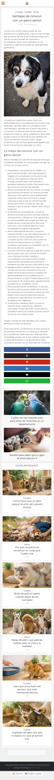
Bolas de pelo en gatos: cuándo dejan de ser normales (27, 596)
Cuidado (28, 12)
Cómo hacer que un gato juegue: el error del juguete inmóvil (27, 504)
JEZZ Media (35, 768)
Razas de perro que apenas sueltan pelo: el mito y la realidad (27, 643)
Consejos (19, 12)
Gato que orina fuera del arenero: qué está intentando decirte (27, 689)
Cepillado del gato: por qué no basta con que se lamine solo (27, 735)
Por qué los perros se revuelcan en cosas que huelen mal (27, 550)
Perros (36, 12)
